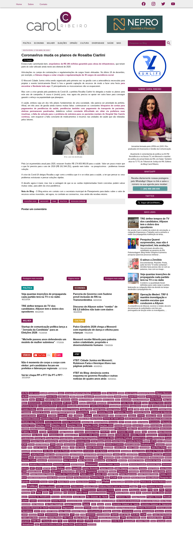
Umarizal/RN (105, 521)
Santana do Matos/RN (92, 501)
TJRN (122, 518)
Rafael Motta (82, 493)
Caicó (145, 403)
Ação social (34, 393)
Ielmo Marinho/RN (42, 444)
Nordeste (142, 468)
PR (144, 486)
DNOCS (128, 422)
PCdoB (113, 477)
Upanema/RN (129, 521)
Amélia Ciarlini (63, 397)
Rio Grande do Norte (97, 496)
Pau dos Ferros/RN (81, 477)
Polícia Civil (145, 482)
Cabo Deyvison (113, 403)
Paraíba (112, 471)
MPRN (39, 468)
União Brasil (117, 521)
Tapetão (114, 515)
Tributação (46, 521)
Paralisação (122, 471)
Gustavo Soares (37, 441)
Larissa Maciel (132, 454)
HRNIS (146, 441)
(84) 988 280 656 (151, 188)
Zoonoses (92, 524)
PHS (50, 482)
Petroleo (44, 482)
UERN (80, 521)
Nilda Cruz (133, 468)
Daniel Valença (120, 416)
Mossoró (44, 201)
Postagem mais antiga (114, 279)
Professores (134, 490)
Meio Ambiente (70, 460)
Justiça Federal (37, 454)
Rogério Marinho (154, 497)
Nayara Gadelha (107, 468)
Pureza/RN (58, 493)
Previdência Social (105, 490)
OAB (24, 471)
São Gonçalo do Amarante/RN (128, 501)
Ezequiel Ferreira (92, 429)
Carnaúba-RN (115, 406)
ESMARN (25, 428)
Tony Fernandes (133, 518)
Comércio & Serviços (41, 412)
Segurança (68, 507)
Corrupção (42, 416)
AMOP (72, 397)
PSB (150, 490)
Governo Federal (123, 438)
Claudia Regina (86, 409)
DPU (134, 422)
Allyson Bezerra (163, 393)
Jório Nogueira (76, 451)
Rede (139, 493)
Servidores (27, 511)
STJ (77, 515)
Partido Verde (52, 477)
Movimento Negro (153, 464)
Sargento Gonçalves (73, 504)
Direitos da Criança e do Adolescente (157, 419)
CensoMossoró (49, 409)
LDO (31, 457)
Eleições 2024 (90, 425)
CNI (142, 409)
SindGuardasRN (95, 511)
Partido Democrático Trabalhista (42, 474)
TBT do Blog (125, 515)
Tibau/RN (93, 518)
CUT (111, 416)
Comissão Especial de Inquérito (62, 412)
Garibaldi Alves (122, 435)
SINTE (40, 515)
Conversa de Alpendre (161, 412)
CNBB (136, 409)
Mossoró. (124, 464)
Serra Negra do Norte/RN (126, 508)
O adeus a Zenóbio (151, 260)
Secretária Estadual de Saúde (126, 504)
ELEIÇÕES (62, 43)
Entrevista (167, 425)
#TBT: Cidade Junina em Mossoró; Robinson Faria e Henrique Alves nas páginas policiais (94, 363)
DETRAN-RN (72, 419)
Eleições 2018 (43, 425)
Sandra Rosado (58, 501)
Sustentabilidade (103, 515)
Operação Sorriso (34, 471)
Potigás (133, 486)
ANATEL (80, 397)
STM (82, 515)
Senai (95, 508)
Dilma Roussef (96, 419)
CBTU (144, 406)
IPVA (30, 447)
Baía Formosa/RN (85, 400)
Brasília (82, 403)
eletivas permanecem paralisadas (37, 111)
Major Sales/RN (127, 457)
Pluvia (72, 482)
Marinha (168, 457)
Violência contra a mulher (50, 524)
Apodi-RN (133, 397)
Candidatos (62, 406)
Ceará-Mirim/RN (160, 406)
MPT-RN (46, 468)
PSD (162, 490)
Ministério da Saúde (152, 460)
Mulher (60, 468)
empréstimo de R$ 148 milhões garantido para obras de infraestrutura (81, 64)
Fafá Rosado (143, 428)
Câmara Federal (156, 403)
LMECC (75, 457)
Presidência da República (48, 490)
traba (143, 518)
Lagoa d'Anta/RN (76, 454)
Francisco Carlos (56, 435)
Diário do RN (84, 419)
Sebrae (100, 504)
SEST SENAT (52, 511)
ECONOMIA (39, 43)
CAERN (137, 403)
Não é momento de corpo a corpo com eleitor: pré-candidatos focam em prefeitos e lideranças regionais (43, 365)
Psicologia (25, 493)
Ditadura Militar (87, 422)
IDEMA (31, 444)
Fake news (154, 428)
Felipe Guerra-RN (66, 432)
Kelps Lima (50, 454)
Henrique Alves (83, 441)
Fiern (144, 432)
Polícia (136, 482)
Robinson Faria (123, 497)
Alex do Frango (131, 393)
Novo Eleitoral (166, 468)
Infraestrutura (147, 444)
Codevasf (154, 409)
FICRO (137, 432)
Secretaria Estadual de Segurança (156, 504)
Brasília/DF (91, 403)
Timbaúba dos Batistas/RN (108, 518)
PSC (155, 490)
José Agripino (101, 451)
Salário (33, 501)
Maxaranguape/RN (55, 460)
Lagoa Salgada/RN (104, 454)
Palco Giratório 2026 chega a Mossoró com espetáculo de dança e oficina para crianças (96, 329)
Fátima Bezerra (29, 432)
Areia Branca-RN (154, 397)
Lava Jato (157, 454)
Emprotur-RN (138, 425)
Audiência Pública (52, 400)
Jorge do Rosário (61, 451)
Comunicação (82, 412)
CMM (123, 409)
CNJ (147, 409)
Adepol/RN (52, 393)
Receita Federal (122, 493)
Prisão (117, 490)
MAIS (119, 43)
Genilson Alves (27, 438)
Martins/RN (42, 460)
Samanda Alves (44, 501)
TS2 (54, 521)
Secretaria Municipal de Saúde (35, 508)
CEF (169, 406)
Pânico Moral (103, 471)
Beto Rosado (155, 400)
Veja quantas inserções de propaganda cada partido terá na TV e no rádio (155, 277)
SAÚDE (110, 43)
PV (65, 493)
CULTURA (84, 43)
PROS (143, 490)
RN (112, 496)
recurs (132, 493)
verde (169, 521)
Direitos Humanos (53, 422)
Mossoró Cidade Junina (109, 464)
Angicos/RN (89, 397)
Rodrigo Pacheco (138, 497)
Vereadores (27, 524)
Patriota (61, 477)
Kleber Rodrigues (62, 454)
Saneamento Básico (74, 501)
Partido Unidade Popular (36, 477)
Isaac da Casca (40, 447)
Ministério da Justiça (135, 460)
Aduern (61, 393)
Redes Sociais (157, 493)
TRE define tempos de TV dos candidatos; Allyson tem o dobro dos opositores (42, 309)
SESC (37, 511)
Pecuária (127, 477)
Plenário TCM (63, 482)
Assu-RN (40, 400)
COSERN (52, 416)
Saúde (86, 504)
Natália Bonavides (90, 468)
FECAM (43, 432)
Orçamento (55, 471)
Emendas (118, 425)
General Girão (165, 435)
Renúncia (55, 497)
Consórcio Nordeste (141, 412)
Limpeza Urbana (55, 457)
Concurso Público (105, 412)
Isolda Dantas (54, 447)
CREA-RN (78, 416)
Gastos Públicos (138, 435)
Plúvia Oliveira (82, 482)
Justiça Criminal (138, 451)
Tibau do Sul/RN (81, 518)
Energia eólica (156, 425)
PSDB (168, 490)
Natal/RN (76, 468)
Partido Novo (113, 474)
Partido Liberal (87, 474)
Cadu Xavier (127, 403)
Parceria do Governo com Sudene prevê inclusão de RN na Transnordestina (92, 297)
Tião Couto (68, 518)
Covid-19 (62, 415)
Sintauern (32, 515)
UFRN (97, 521)
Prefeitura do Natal (155, 486)
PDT (120, 477)
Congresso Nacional (123, 412)
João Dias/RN (36, 451)
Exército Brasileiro (60, 428)
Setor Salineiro (64, 511)
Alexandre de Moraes (146, 393)
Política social (77, 486)
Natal (68, 468)
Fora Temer (37, 435)
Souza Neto (63, 515)
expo (70, 428)
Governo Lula (139, 438)
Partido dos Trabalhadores (67, 474)
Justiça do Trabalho (154, 451)
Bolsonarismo (34, 403)
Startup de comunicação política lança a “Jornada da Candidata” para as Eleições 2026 (44, 329)
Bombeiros (57, 403)
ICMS (24, 444)
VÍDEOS (26, 355)
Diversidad (113, 422)
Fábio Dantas (120, 429)
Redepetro (146, 493)
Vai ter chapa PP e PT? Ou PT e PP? (41, 375)
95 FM (24, 393)
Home (19, 4)
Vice (36, 524)
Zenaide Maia (81, 524)
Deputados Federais (50, 419)
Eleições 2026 (106, 425)
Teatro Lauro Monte (29, 518)
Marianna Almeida (157, 457)
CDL (150, 406)
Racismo (71, 493)
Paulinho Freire (97, 477)
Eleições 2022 (74, 425)
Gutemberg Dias (52, 441)
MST (53, 468)
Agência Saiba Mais (82, 393)
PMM (54, 201)
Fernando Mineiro (125, 432)
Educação (166, 422)
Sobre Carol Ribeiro (149, 89)
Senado (87, 508)
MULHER (51, 43)
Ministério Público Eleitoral (41, 464)
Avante (74, 400)
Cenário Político (28, 409)
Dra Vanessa (142, 422)
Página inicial (73, 279)
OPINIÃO (73, 43)
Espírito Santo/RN (37, 428)
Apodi (125, 397)
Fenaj (113, 432)
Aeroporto (69, 393)
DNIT (121, 422)
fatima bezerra (165, 428)
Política (63, 201)
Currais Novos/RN (101, 416)
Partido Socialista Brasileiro (148, 474)
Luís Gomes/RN (91, 457)
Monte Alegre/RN (78, 464)
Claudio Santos (99, 409)
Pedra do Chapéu (138, 477)
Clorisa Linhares (113, 409)
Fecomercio (53, 432)
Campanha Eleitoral (47, 406)
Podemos (128, 482)
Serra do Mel (110, 508)
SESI (43, 511)
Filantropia (152, 432)
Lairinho (116, 454)
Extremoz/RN (78, 428)
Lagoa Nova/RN (90, 454)
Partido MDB (100, 474)
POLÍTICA (27, 43)
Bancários (97, 400)
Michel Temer (112, 460)
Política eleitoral (63, 486)
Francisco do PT (71, 435)
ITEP (72, 447)
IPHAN (168, 444)
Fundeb (111, 435)
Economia (154, 422)
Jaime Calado (133, 447)
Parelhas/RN (133, 471)
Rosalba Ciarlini (78, 201)
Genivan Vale (40, 438)
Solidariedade (51, 515)
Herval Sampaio (97, 441)
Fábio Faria (132, 428)
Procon (124, 490)
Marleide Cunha (29, 460)
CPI (70, 416)
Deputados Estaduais (31, 419)
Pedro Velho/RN (152, 477)
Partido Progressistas (128, 474)
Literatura (66, 457)
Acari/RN (44, 393)
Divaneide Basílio (101, 422)
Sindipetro (116, 511)
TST (65, 521)
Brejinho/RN (101, 403)
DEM (159, 416)
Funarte (103, 435)
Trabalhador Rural (154, 518)
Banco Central (108, 400)
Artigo (32, 400)
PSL (32, 493)
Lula (100, 457)
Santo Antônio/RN (108, 501)
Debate (141, 416)
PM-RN (92, 482)
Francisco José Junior (88, 435)
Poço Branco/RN (117, 482)
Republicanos (66, 497)
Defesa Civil (151, 416)
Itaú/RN (65, 447)
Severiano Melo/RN (79, 511)
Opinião (46, 471)
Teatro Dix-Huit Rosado (162, 515)
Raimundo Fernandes (97, 493)
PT (51, 493)
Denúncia (167, 416)
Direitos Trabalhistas (71, 422)
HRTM (153, 441)
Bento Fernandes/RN (140, 400)
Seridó (101, 508)
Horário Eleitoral (118, 441)
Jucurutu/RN (126, 451)
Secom (108, 504)
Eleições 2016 (28, 425)
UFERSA (89, 521)
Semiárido (78, 508)
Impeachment (69, 444)
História (108, 441)
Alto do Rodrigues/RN (37, 397)
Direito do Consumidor (133, 419)
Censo (40, 409)
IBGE (160, 441)
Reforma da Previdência (39, 497)
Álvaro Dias (51, 397)
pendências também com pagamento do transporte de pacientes (92, 108)
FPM (45, 435)
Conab (93, 412)
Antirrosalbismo (100, 397)
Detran (63, 419)
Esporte (48, 429)
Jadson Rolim (120, 447)
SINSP (24, 515)
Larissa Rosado (145, 454)
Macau (117, 457)
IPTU (24, 447)
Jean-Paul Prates (158, 447)
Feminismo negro (92, 432)
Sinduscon (159, 511)
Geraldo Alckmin (66, 438)
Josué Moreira (114, 451)
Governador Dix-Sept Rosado (85, 438)
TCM (143, 514)
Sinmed (168, 511)
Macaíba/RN (108, 457)
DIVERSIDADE (98, 43)
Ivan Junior (80, 447)
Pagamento (91, 471)
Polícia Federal (159, 482)
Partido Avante (159, 471)
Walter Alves (68, 524)
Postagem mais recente (32, 279)
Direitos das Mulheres (32, 422)
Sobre (31, 4)
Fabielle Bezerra (107, 428)
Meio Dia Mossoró (86, 460)
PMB (98, 482)
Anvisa (110, 397)
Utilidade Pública (143, 521)
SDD (93, 504)
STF (72, 515)
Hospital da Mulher (134, 441)
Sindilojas (107, 511)
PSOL (39, 493)
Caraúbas (72, 406)
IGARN (59, 444)
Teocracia (42, 518)
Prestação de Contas (71, 490)
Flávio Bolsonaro (164, 432)
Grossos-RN (158, 438)
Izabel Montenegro (95, 447)
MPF (32, 468)
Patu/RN (69, 477)
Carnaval (125, 406)
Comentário (26, 412)
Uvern (153, 521)
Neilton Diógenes (121, 468)
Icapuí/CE (167, 441)
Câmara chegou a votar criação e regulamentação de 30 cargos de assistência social (74, 75)
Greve (149, 438)
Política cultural (47, 486)
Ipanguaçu (160, 444)
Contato (43, 4)
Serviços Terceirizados (146, 508)
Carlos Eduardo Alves (99, 406)
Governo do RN (105, 438)
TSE (60, 521)
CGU (59, 409)
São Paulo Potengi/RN (54, 504)
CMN (130, 409)
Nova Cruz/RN (153, 468)
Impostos (80, 444)
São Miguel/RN (37, 504)
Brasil (75, 403)
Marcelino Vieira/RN (142, 457)
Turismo (72, 521)
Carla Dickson (83, 406)
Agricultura (95, 393)
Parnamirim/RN (146, 471)
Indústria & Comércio (114, 444)
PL (55, 482)
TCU (149, 515)
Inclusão (100, 444)
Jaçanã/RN (109, 447)
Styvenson (90, 515)
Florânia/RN (26, 435)
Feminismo (79, 432)
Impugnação (90, 444)
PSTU (46, 493)
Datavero (132, 416)
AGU (104, 393)
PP (139, 486)
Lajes (123, 454)
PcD (107, 477)
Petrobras (35, 482)
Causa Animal (135, 406)
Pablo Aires (80, 471)
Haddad (72, 441)
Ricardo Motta (79, 497)
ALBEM (121, 393)
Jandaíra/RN (144, 447)
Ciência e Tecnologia (70, 409)
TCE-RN (135, 515)
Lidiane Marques (41, 457)
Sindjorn (138, 511)
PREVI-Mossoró (88, 490)
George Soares (52, 438)
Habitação (63, 441)
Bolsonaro (46, 403)
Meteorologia (99, 460)
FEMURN (105, 432)
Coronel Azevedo (28, 416)
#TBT (77, 354)
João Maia (47, 451)
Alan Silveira (112, 393)
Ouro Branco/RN (68, 471)
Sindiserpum (127, 511)
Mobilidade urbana (62, 464)
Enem (147, 425)
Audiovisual (65, 400)
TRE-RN (36, 521)
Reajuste (111, 493)
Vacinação (161, 521)
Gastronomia (152, 435)
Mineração (122, 460)
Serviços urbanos (164, 508)
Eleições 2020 (30, 201)
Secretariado (55, 508)
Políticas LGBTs (91, 486)
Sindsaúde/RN (148, 511)
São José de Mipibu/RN (150, 501)
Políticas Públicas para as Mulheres (114, 486)
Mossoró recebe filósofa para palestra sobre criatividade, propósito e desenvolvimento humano (94, 342)
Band (118, 400)
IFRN (53, 444)
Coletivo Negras (165, 409)
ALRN (25, 396)
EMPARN (127, 425)
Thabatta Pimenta (54, 518)
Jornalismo (88, 451)
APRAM (142, 397)
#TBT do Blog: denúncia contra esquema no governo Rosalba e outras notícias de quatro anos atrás (95, 376)
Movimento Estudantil (137, 464)
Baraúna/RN (126, 400)
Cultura (87, 415)
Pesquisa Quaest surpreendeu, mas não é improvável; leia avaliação (155, 242)
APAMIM (118, 397)
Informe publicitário (132, 444)
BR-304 (67, 403)
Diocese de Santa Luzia (113, 419)
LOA (82, 457)
